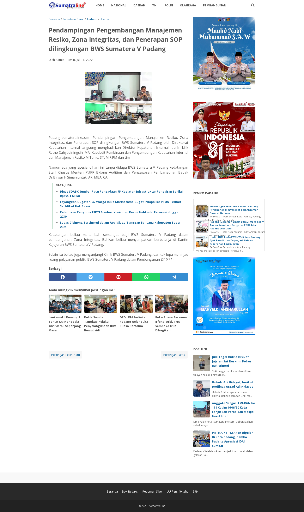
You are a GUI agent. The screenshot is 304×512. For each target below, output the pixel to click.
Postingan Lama (174, 355)
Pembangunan (214, 5)
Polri (168, 5)
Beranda (112, 491)
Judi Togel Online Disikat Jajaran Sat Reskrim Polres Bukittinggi (231, 361)
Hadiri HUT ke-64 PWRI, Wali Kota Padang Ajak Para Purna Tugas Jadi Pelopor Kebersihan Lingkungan (235, 240)
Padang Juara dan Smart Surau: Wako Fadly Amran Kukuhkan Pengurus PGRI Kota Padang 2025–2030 (237, 225)
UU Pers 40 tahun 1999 (182, 491)
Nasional (118, 5)
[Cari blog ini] (252, 5)
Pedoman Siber (152, 491)
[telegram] (174, 277)
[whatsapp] (146, 277)
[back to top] (296, 502)
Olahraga (188, 5)
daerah (139, 5)
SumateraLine (157, 506)
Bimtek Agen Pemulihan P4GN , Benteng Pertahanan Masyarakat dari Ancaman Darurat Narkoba (234, 210)
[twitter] (90, 277)
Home (100, 5)
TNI (154, 5)
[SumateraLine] (68, 5)
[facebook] (63, 277)
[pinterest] (118, 277)
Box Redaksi (130, 491)
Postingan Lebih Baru (65, 355)
